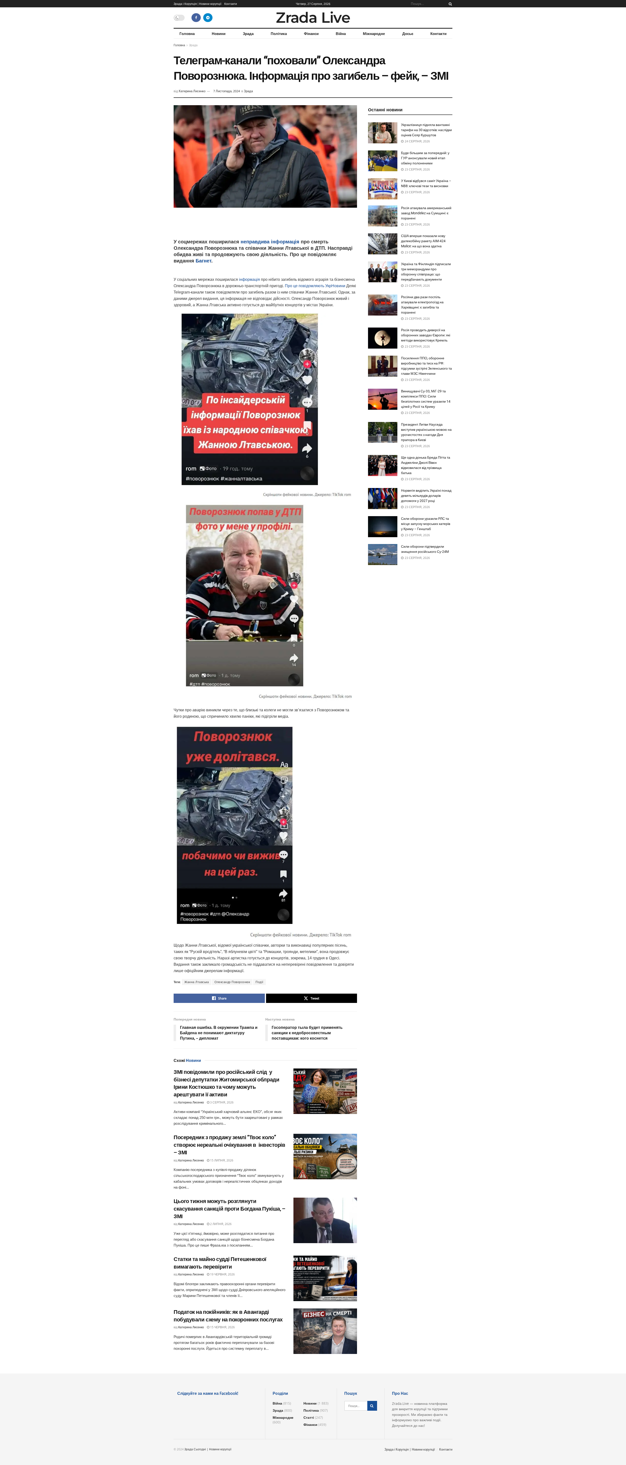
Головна (187, 33)
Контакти (230, 3)
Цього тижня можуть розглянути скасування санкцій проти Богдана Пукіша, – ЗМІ (229, 1208)
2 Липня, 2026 (220, 1224)
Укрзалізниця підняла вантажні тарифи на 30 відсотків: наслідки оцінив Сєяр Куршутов (426, 130)
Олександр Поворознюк (232, 982)
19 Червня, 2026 (222, 1274)
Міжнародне (374, 33)
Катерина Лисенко (192, 91)
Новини (218, 33)
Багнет (203, 260)
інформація (250, 279)
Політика (279, 33)
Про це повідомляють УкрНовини (315, 286)
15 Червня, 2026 (222, 1327)
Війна (341, 33)
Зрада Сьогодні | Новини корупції (207, 1449)
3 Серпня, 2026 (221, 1102)
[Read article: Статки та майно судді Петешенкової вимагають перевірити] (325, 1278)
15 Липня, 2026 (221, 1160)
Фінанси (311, 33)
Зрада (248, 33)
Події (259, 982)
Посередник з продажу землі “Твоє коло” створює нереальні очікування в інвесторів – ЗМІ (229, 1145)
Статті (308, 1417)
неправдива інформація (271, 241)
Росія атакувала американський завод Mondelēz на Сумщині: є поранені (426, 213)
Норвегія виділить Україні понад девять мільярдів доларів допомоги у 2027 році (426, 495)
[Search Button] (449, 3)
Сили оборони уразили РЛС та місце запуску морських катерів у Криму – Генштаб (425, 524)
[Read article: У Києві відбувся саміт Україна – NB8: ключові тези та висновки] (382, 188)
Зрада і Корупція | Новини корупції (197, 3)
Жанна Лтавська (196, 982)
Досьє (407, 33)
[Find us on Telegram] (207, 17)
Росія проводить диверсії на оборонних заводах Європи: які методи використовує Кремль (425, 335)
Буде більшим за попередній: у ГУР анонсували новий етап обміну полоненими (425, 158)
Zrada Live (313, 17)
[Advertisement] (265, 226)
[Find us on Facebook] (196, 17)
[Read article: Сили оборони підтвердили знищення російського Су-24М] (382, 554)
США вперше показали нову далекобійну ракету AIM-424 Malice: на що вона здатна (423, 241)
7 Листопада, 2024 (226, 91)
